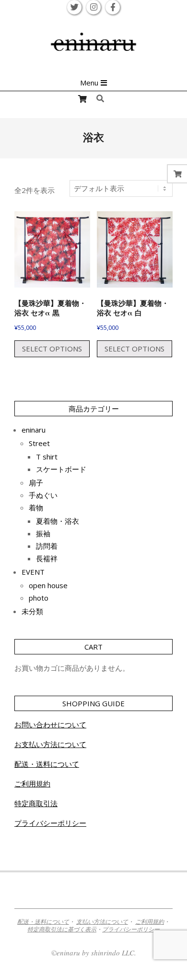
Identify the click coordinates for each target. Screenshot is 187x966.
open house (48, 585)
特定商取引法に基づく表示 (61, 929)
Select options (52, 348)
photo (38, 598)
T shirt (47, 456)
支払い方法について (102, 921)
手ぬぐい (43, 495)
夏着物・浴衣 (57, 521)
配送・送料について (46, 764)
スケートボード (61, 469)
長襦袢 (47, 558)
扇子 (36, 482)
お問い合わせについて (50, 724)
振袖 (43, 533)
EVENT (33, 572)
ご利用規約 (32, 783)
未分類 (32, 611)
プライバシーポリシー (50, 823)
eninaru (34, 430)
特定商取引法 (36, 803)
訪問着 (47, 546)
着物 (36, 507)
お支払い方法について (50, 744)
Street (39, 443)
